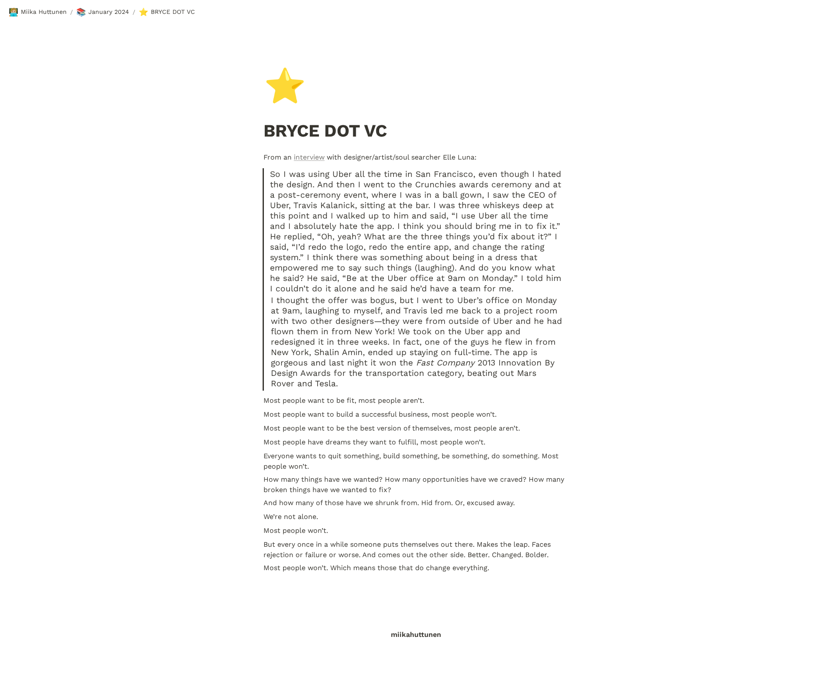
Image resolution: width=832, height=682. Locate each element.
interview (309, 157)
